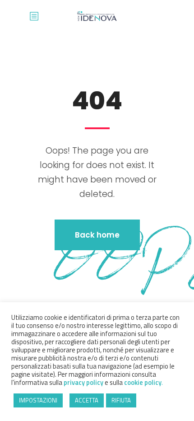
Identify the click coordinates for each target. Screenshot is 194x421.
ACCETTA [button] (86, 400)
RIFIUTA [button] (121, 400)
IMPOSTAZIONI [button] (38, 400)
